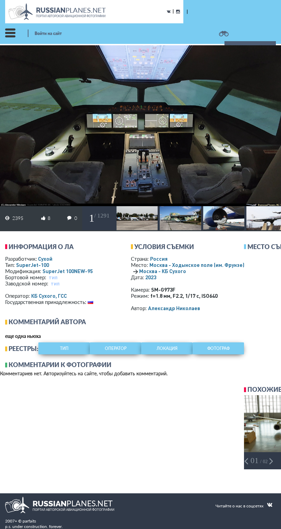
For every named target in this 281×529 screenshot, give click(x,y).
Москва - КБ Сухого (162, 271)
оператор (115, 348)
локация (167, 348)
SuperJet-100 (32, 265)
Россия (159, 259)
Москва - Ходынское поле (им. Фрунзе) (205, 265)
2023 (150, 277)
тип (53, 277)
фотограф (218, 348)
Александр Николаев (174, 308)
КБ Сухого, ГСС (49, 296)
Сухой (45, 259)
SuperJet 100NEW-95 (67, 271)
